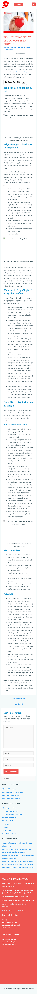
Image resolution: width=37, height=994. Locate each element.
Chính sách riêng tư (9, 942)
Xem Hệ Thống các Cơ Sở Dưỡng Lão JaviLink (18, 900)
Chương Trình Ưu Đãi (9, 818)
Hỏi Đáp (4, 920)
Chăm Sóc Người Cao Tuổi (11, 925)
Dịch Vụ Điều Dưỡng (9, 789)
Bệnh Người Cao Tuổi (9, 922)
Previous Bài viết (19, 699)
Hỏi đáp (6, 824)
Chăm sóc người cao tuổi (13, 814)
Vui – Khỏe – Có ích (9, 834)
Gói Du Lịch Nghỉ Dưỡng (10, 795)
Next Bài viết (18, 704)
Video (6, 827)
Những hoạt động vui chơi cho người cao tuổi (18, 867)
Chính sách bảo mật (9, 939)
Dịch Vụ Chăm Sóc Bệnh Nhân (12, 792)
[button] (23, 82)
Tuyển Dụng (6, 830)
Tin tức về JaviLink (24, 47)
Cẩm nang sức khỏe (9, 808)
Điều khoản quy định (9, 944)
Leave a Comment (10, 47)
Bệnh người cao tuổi (11, 811)
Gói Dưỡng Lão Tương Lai (11, 798)
